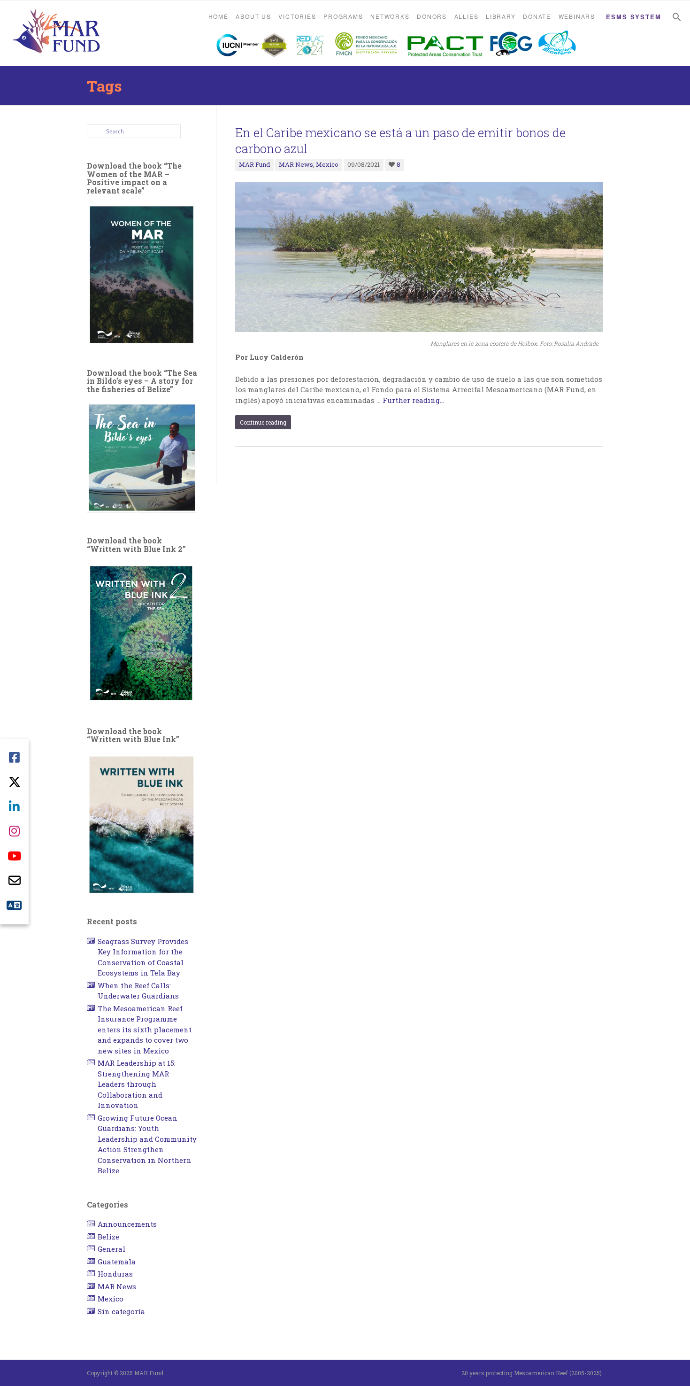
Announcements (127, 1224)
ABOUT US (253, 16)
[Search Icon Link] (676, 17)
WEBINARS (577, 16)
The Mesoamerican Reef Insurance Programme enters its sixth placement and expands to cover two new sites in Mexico (145, 1029)
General (111, 1249)
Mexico (327, 164)
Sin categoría (121, 1311)
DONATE (537, 16)
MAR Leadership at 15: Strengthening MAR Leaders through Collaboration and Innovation (137, 1084)
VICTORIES (297, 16)
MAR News (296, 164)
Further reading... (413, 400)
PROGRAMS (343, 16)
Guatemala (117, 1261)
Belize (108, 1236)
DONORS (432, 16)
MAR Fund (254, 164)
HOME (218, 16)
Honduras (115, 1273)
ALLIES (466, 16)
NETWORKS (389, 16)
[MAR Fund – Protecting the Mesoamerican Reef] (56, 32)
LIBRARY (501, 16)
